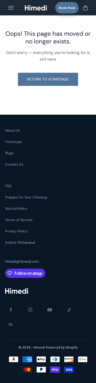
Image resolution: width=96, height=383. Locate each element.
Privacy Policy (16, 231)
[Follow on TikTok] (69, 309)
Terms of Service (19, 220)
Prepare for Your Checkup (26, 197)
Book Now (67, 8)
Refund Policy (16, 208)
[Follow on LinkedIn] (10, 324)
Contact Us (14, 164)
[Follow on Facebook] (10, 309)
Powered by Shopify (62, 347)
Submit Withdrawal (20, 242)
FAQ (8, 186)
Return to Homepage (48, 79)
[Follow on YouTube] (49, 309)
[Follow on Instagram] (30, 309)
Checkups (13, 142)
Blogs (9, 153)
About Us (12, 130)
